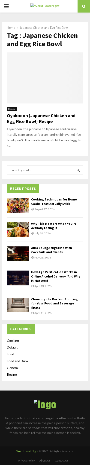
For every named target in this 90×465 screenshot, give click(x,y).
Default (12, 347)
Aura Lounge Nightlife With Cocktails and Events (51, 250)
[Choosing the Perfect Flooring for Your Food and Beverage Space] (18, 305)
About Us (45, 460)
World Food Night (27, 451)
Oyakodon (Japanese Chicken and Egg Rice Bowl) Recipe (41, 118)
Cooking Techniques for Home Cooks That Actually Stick (54, 201)
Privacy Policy (26, 460)
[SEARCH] (78, 170)
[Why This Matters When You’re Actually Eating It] (18, 229)
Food (10, 354)
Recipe (11, 108)
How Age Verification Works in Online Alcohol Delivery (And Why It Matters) (55, 276)
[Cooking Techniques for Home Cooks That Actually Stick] (18, 205)
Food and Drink (17, 361)
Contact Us (62, 460)
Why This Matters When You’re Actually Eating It (54, 226)
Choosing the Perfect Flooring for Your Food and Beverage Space (54, 303)
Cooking (13, 340)
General (12, 368)
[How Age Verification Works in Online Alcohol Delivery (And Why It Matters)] (18, 278)
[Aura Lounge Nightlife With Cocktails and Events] (18, 253)
